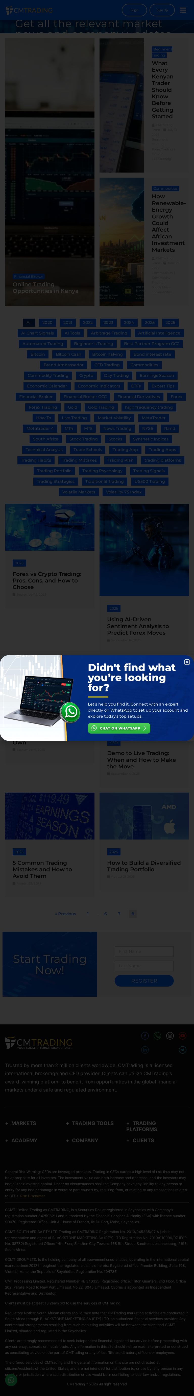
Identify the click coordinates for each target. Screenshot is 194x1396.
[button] (187, 662)
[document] (97, 698)
